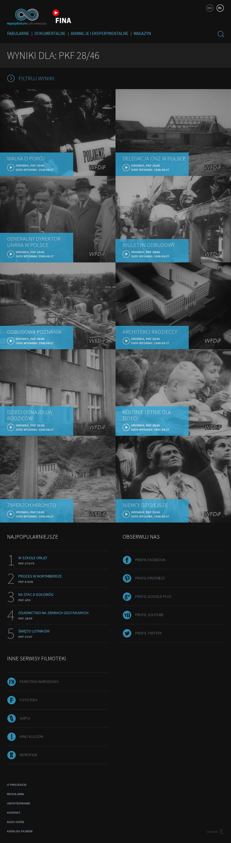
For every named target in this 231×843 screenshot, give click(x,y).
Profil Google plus (153, 596)
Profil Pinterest (150, 578)
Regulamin (15, 794)
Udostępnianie (18, 803)
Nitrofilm (28, 754)
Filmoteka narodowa (39, 681)
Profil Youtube (149, 614)
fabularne (18, 33)
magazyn (142, 33)
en (210, 8)
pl (220, 8)
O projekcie (17, 784)
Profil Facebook (150, 559)
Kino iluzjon (31, 736)
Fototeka (28, 699)
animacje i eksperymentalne (99, 33)
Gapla (25, 718)
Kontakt (13, 812)
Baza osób (15, 822)
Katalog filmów (19, 831)
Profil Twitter (148, 633)
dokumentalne (49, 33)
